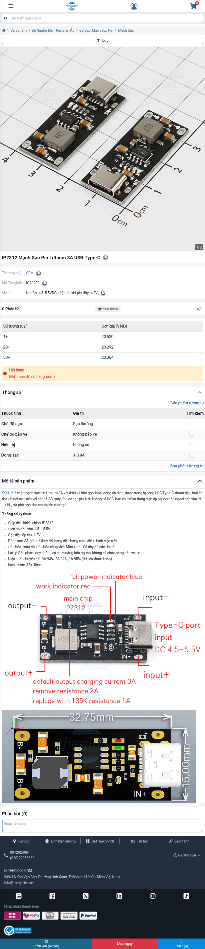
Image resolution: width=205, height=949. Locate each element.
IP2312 (7, 493)
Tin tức (142, 841)
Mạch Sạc (126, 30)
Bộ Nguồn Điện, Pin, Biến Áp (53, 30)
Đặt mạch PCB (103, 841)
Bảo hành (182, 841)
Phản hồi (11, 309)
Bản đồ (24, 841)
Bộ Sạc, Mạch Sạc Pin (96, 30)
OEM (30, 273)
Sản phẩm (18, 30)
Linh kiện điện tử (63, 841)
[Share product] (199, 309)
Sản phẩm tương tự (187, 403)
